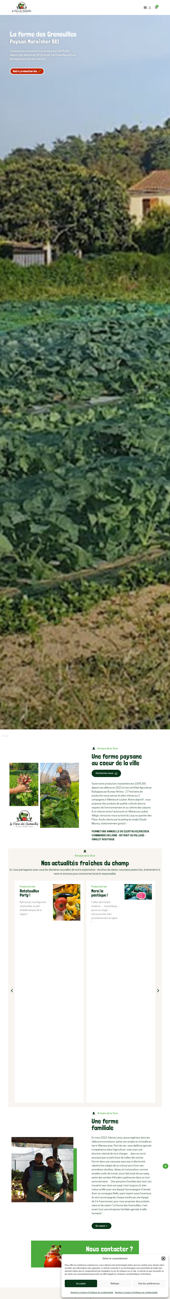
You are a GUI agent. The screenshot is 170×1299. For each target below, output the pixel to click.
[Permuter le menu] (145, 7)
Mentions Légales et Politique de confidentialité (92, 1292)
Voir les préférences (149, 1283)
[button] (163, 1258)
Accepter (81, 1283)
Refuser (115, 1283)
